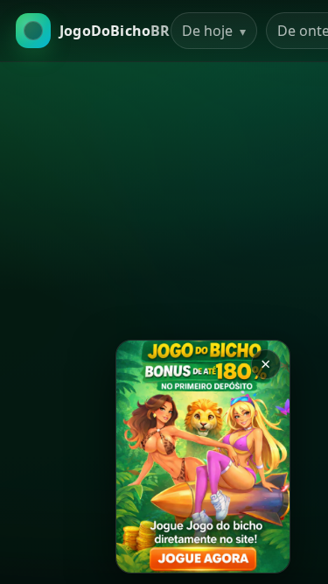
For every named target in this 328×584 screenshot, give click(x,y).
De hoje (214, 30)
